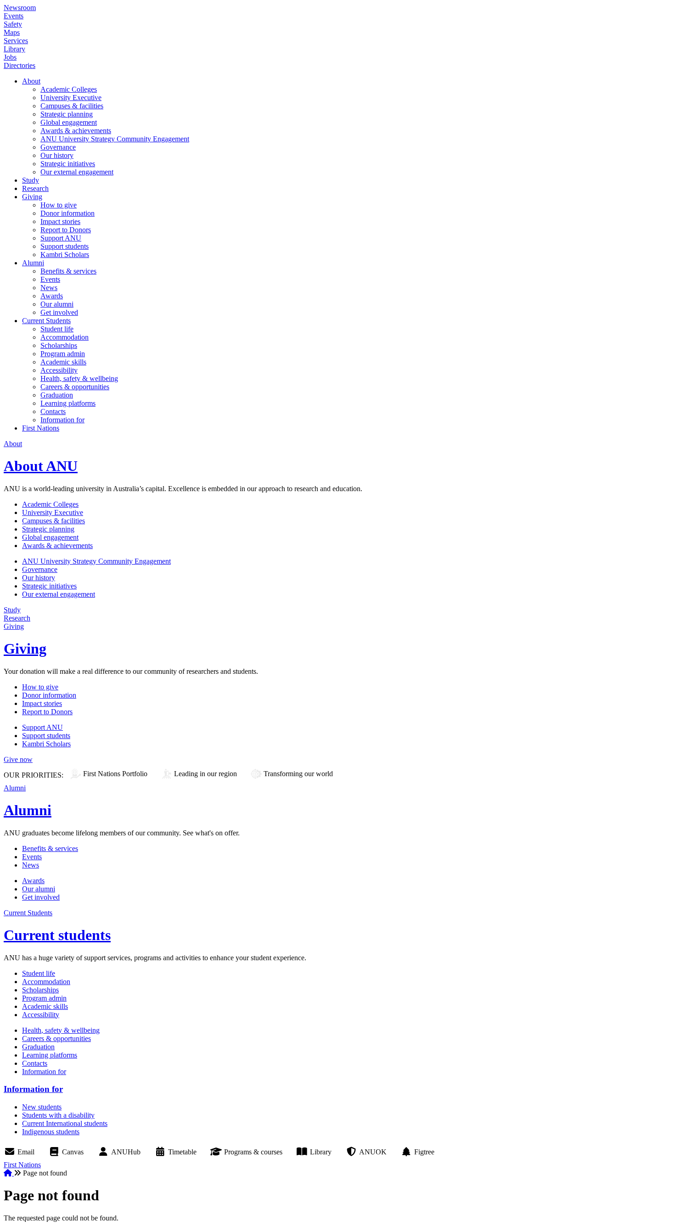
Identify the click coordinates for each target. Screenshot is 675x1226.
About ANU (41, 466)
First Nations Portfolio (115, 774)
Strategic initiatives (67, 164)
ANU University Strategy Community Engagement (114, 139)
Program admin (62, 354)
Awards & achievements (75, 130)
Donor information (67, 213)
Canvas (73, 1152)
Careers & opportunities (74, 387)
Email (25, 1152)
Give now (18, 759)
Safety (13, 24)
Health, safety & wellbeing (79, 378)
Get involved (59, 312)
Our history (56, 155)
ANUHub (126, 1152)
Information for (62, 420)
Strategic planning (66, 114)
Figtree (424, 1152)
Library (14, 49)
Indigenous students (50, 1132)
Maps (12, 32)
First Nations (40, 428)
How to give (58, 205)
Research (35, 188)
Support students (64, 246)
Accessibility (59, 370)
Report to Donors (65, 230)
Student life (56, 329)
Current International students (64, 1123)
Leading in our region (205, 774)
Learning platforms (68, 403)
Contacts (53, 411)
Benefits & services (68, 271)
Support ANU (60, 238)
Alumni (33, 263)
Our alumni (56, 304)
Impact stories (60, 221)
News (48, 287)
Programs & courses (253, 1152)
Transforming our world (298, 774)
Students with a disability (58, 1115)
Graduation (56, 395)
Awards (51, 296)
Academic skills (63, 362)
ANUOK (373, 1152)
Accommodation (64, 337)
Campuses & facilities (71, 106)
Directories (19, 65)
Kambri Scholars (64, 254)
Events (13, 16)
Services (16, 41)
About (31, 81)
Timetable (182, 1152)
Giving (32, 197)
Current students (57, 935)
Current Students (46, 321)
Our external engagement (76, 172)
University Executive (70, 97)
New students (42, 1107)
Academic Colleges (68, 89)
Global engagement (68, 122)
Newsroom (20, 7)
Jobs (10, 57)
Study (30, 180)
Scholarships (58, 345)
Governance (58, 147)
